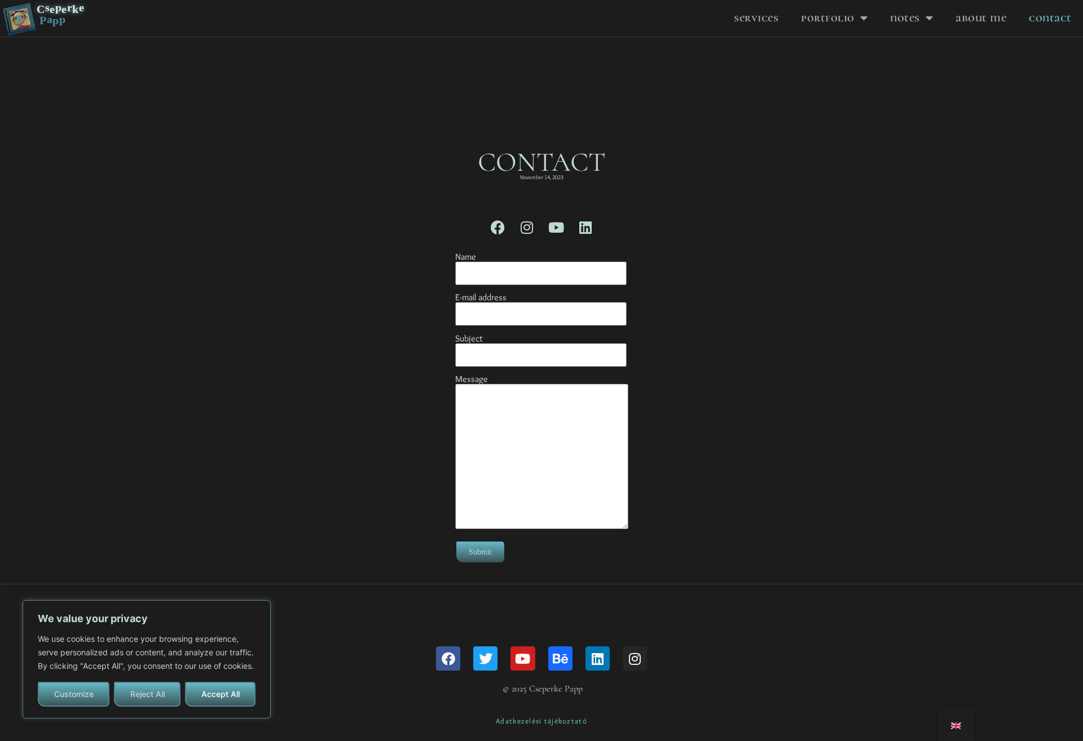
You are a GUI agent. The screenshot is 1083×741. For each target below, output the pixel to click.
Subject (469, 339)
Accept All (220, 694)
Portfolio (828, 18)
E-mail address (481, 298)
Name (465, 257)
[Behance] (560, 658)
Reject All (147, 694)
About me (981, 18)
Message (471, 379)
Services (756, 18)
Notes (905, 18)
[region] (147, 659)
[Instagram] (527, 227)
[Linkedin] (585, 227)
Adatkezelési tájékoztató (541, 721)
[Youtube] (556, 227)
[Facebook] (497, 227)
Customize (74, 694)
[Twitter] (485, 658)
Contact (1050, 18)
